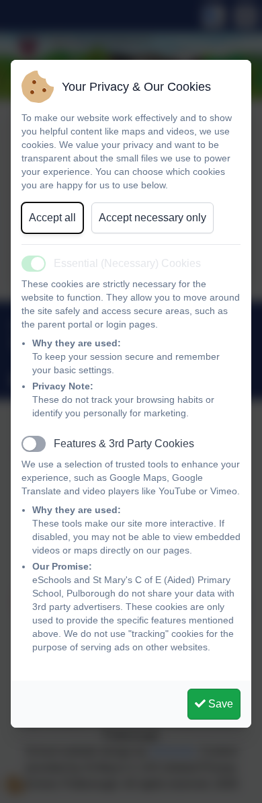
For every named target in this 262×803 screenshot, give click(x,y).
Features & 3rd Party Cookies (124, 443)
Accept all (52, 217)
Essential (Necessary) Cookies (127, 263)
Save (219, 704)
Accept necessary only (152, 217)
